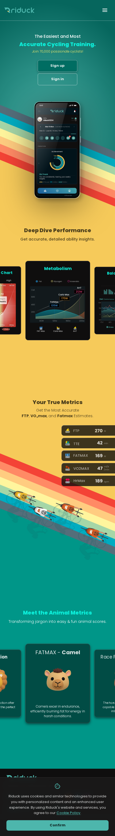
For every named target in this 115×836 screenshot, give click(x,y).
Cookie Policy (68, 812)
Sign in (57, 79)
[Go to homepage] (19, 10)
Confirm (58, 825)
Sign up (57, 65)
